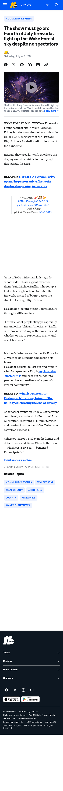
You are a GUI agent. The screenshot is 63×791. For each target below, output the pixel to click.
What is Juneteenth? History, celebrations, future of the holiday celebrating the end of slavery (30, 398)
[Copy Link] (46, 65)
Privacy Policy (9, 712)
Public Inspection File (13, 722)
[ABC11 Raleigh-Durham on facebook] (6, 690)
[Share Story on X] (14, 65)
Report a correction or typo (18, 460)
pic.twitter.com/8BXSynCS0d (32, 205)
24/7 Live (26, 5)
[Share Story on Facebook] (6, 65)
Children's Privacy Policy (14, 715)
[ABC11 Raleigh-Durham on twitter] (15, 690)
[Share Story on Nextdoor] (30, 65)
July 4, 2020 (44, 212)
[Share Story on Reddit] (22, 65)
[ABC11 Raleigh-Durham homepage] (13, 5)
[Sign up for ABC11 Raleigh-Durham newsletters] (31, 690)
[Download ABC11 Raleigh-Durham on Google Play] (30, 699)
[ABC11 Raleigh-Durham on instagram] (23, 690)
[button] (5, 4)
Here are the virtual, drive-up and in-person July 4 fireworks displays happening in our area (30, 181)
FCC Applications (34, 722)
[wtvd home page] (8, 640)
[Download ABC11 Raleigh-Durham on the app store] (11, 699)
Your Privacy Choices (28, 712)
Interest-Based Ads (27, 718)
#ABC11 (43, 201)
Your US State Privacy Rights (42, 715)
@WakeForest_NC (28, 201)
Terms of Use (9, 718)
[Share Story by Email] (38, 65)
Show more (50, 111)
